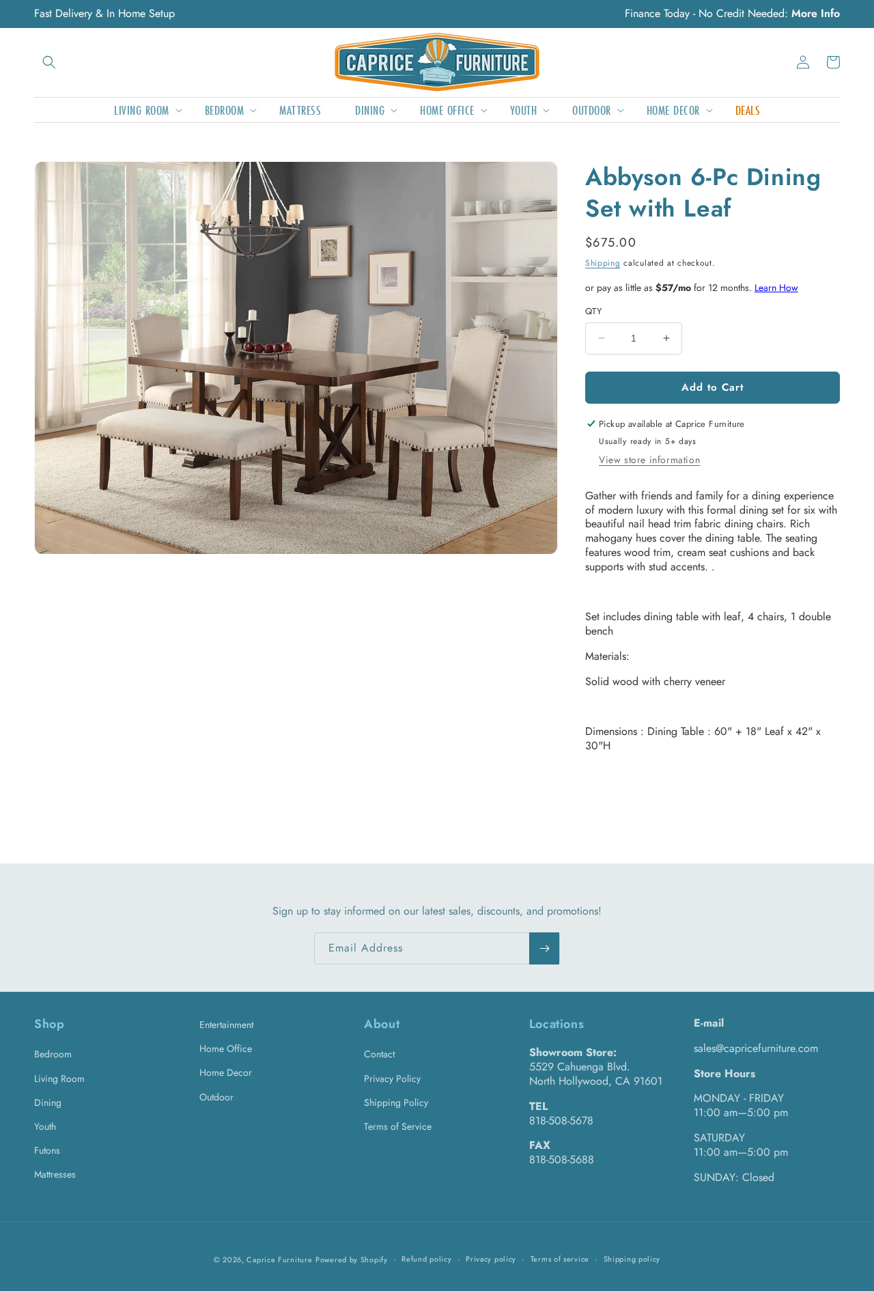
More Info (815, 13)
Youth (45, 1126)
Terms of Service (398, 1126)
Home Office (225, 1048)
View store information (649, 460)
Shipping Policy (396, 1102)
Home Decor (225, 1072)
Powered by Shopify (351, 1259)
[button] (49, 62)
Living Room (59, 1078)
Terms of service (560, 1258)
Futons (47, 1150)
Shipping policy (632, 1258)
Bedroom (53, 1054)
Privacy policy (491, 1258)
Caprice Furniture (279, 1259)
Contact (379, 1054)
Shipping (603, 263)
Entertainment (226, 1024)
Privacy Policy (392, 1078)
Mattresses (55, 1174)
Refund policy (426, 1258)
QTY (593, 311)
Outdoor (216, 1097)
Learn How (776, 287)
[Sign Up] (544, 948)
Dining (47, 1102)
